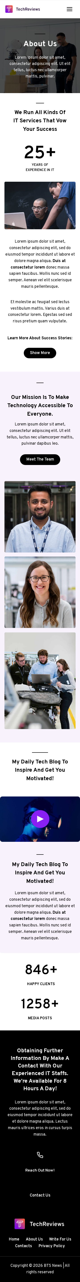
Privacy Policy (51, 1246)
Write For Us (60, 1239)
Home (14, 1239)
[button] (40, 819)
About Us (34, 1239)
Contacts (23, 1246)
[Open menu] (69, 9)
